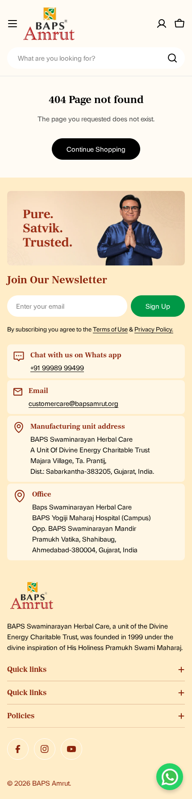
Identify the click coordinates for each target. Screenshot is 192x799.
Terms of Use (110, 329)
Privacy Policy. (153, 329)
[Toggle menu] (12, 23)
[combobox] (96, 58)
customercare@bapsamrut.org (73, 403)
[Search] (172, 58)
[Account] (161, 23)
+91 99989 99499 (57, 367)
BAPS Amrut (51, 782)
